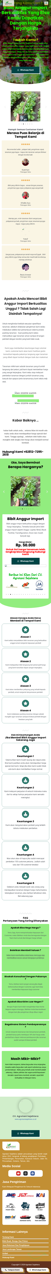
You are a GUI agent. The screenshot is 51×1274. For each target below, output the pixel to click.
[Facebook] (32, 1173)
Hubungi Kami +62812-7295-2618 (22, 453)
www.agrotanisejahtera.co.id (25, 1119)
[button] (46, 3)
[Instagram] (25, 1173)
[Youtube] (18, 1173)
